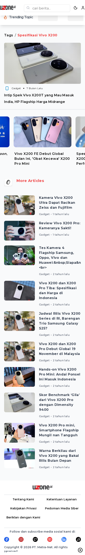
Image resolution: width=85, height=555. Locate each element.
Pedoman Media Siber (62, 508)
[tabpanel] (42, 140)
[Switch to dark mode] (75, 8)
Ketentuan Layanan (62, 499)
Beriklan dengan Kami (23, 517)
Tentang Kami (23, 499)
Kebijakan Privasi (23, 508)
